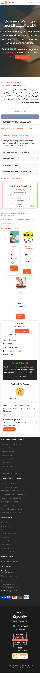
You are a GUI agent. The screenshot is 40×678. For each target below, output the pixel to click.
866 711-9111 (7, 570)
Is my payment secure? (11, 165)
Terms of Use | (15, 667)
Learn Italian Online (7, 466)
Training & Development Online (11, 509)
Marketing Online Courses (10, 502)
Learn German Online (8, 462)
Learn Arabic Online (7, 455)
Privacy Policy (25, 667)
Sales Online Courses (8, 505)
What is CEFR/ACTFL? (8, 533)
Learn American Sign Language (11, 444)
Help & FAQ (5, 541)
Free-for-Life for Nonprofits (10, 552)
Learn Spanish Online (8, 470)
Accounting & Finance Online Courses (13, 491)
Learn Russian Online (8, 459)
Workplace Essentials (8, 483)
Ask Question (9, 429)
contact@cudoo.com (10, 576)
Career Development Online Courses (13, 494)
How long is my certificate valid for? (17, 152)
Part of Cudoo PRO (20, 363)
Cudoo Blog (5, 537)
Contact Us (5, 548)
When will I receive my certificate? (16, 135)
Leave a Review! (6, 544)
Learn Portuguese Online (9, 473)
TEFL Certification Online (9, 487)
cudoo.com (19, 640)
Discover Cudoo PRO (20, 376)
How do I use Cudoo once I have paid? (17, 172)
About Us (4, 522)
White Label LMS (6, 526)
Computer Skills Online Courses (11, 513)
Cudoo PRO (21, 372)
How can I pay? (8, 159)
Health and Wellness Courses (11, 498)
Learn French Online (8, 452)
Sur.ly (23, 644)
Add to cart (12, 268)
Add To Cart (22, 57)
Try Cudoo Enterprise (10, 415)
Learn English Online (8, 448)
